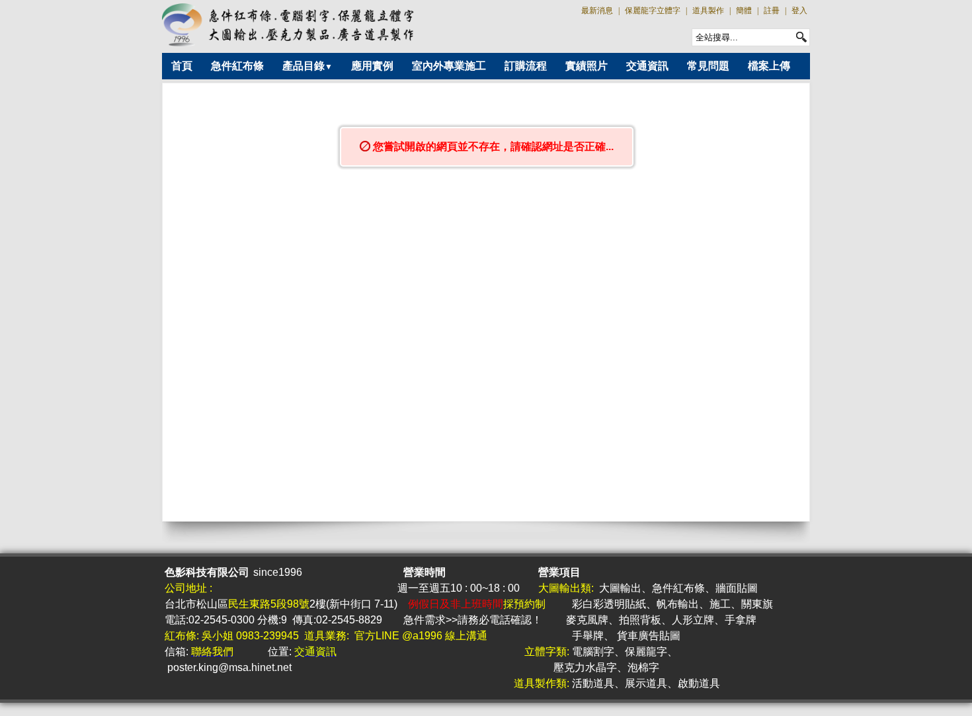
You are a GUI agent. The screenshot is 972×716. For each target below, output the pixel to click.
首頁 (181, 65)
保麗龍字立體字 (652, 10)
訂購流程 (526, 65)
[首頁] (288, 24)
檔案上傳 (769, 65)
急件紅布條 (237, 65)
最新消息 (597, 10)
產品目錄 (307, 65)
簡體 (744, 10)
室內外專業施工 (449, 65)
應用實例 (372, 65)
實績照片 (586, 65)
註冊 (772, 10)
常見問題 (708, 65)
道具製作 (708, 10)
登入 (799, 10)
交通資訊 (647, 65)
